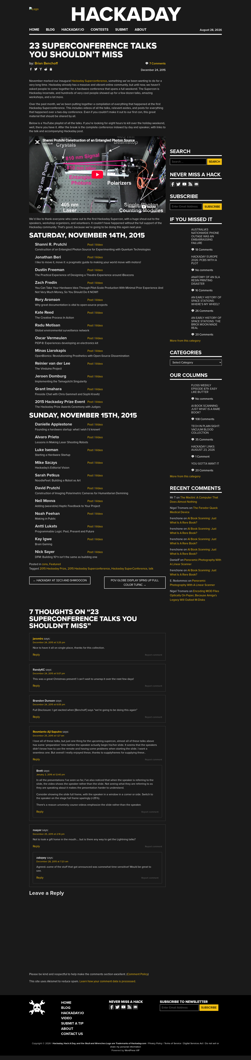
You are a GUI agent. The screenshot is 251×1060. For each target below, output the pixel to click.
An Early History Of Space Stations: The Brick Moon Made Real (206, 323)
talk (151, 568)
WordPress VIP (132, 1050)
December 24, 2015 (153, 70)
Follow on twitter (178, 184)
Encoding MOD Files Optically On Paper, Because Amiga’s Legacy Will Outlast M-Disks (194, 595)
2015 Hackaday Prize (53, 568)
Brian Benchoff (46, 63)
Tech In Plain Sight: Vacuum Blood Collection (205, 429)
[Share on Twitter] (36, 69)
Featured (55, 564)
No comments (204, 270)
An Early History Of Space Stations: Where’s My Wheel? (206, 301)
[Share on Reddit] (45, 69)
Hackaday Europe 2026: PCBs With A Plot (204, 260)
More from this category (185, 340)
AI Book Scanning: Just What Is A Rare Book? (205, 409)
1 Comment (202, 456)
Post (90, 245)
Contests (99, 30)
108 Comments (204, 419)
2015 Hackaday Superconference (89, 568)
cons (45, 564)
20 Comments (204, 334)
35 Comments (204, 439)
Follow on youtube (184, 184)
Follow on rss (190, 184)
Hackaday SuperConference (129, 568)
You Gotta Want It (205, 463)
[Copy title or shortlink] (50, 69)
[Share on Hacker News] (41, 69)
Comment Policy (137, 974)
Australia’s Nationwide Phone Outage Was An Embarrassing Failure (205, 236)
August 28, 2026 (211, 30)
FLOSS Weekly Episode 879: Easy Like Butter (204, 389)
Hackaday (126, 14)
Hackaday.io (72, 30)
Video (99, 245)
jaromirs (38, 638)
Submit (121, 30)
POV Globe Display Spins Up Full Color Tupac (135, 583)
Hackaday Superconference (89, 81)
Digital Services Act (193, 1043)
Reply (36, 654)
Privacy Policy (155, 1043)
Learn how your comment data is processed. (108, 981)
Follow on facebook (172, 184)
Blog (50, 30)
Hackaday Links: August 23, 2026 (203, 448)
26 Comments (204, 311)
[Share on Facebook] (31, 69)
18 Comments (204, 249)
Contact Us (72, 1034)
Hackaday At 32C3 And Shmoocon (60, 580)
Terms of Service (172, 1043)
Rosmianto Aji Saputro (47, 732)
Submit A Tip (72, 1023)
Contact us (196, 184)
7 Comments (157, 63)
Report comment (153, 655)
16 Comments (204, 290)
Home (34, 30)
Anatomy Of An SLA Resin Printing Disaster (205, 280)
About (141, 30)
